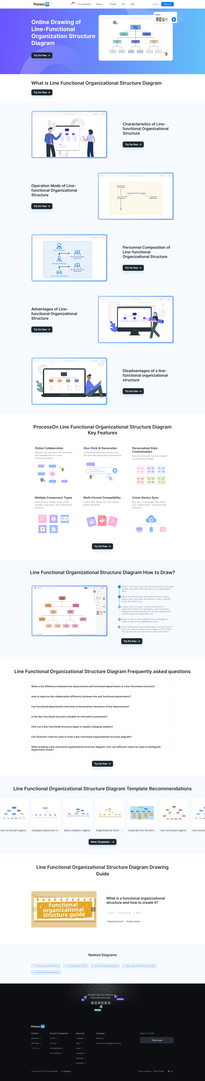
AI (71, 4)
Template (113, 4)
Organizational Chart (115, 921)
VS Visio (53, 1043)
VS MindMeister (56, 1048)
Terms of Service (144, 1071)
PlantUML (80, 1063)
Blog (132, 4)
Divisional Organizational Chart (106, 966)
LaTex (78, 1048)
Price (124, 4)
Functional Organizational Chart (47, 966)
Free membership (84, 4)
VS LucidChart (55, 1053)
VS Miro (53, 1038)
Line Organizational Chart (77, 966)
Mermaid (79, 1058)
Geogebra (80, 1053)
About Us (99, 1038)
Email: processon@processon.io (108, 1043)
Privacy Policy (158, 1071)
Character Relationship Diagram (47, 972)
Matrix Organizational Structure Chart (140, 966)
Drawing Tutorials (133, 921)
